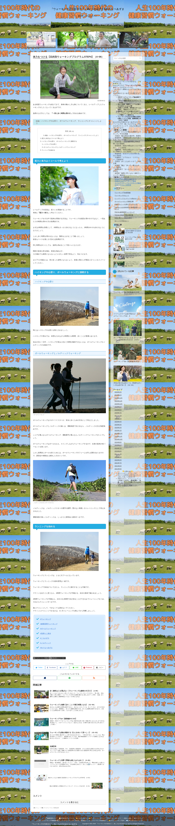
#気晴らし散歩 (45, 633)
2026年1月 (118, 395)
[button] (140, 58)
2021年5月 (118, 469)
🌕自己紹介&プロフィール (66, 818)
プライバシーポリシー (98, 818)
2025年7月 (118, 413)
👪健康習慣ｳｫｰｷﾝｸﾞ (51, 818)
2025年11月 (118, 401)
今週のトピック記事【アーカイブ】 (126, 204)
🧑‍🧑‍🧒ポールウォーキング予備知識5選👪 (48, 820)
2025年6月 (118, 416)
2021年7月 (118, 463)
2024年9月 (118, 442)
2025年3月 (118, 424)
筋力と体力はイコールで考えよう (53, 138)
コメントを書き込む (69, 802)
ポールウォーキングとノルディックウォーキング (59, 147)
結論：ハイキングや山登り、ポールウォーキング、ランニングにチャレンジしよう (72, 135)
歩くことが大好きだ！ (122, 221)
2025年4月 (118, 421)
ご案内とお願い (127, 818)
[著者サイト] (45, 678)
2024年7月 (118, 448)
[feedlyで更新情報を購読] (69, 678)
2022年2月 (118, 460)
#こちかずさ (44, 638)
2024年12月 (118, 433)
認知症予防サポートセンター (125, 179)
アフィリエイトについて (114, 818)
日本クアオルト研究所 (123, 185)
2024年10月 (118, 439)
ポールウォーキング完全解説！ (98, 820)
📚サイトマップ (138, 818)
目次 (66, 131)
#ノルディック (45, 643)
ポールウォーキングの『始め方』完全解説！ (74, 820)
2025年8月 (118, 410)
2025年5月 (118, 418)
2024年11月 (118, 436)
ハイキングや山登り (50, 144)
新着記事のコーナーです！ (58, 658)
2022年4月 (118, 454)
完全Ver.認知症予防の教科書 (124, 215)
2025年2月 (118, 427)
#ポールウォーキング (48, 629)
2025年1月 (118, 430)
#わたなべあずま (46, 648)
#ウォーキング (45, 619)
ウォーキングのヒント (122, 195)
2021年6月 (118, 466)
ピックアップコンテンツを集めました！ (128, 198)
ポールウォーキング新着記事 (42, 658)
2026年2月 (118, 392)
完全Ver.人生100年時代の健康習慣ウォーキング (128, 208)
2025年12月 (118, 398)
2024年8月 (118, 445)
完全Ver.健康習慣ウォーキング (125, 212)
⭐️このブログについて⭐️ (83, 818)
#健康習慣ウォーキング (49, 624)
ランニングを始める (48, 150)
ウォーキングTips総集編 (122, 192)
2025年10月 (118, 404)
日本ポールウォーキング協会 (125, 181)
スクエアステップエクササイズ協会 (128, 183)
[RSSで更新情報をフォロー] (94, 678)
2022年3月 (118, 457)
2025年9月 (118, 407)
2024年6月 (118, 451)
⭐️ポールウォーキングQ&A (116, 820)
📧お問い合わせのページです (134, 820)
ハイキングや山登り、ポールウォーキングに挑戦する (59, 141)
